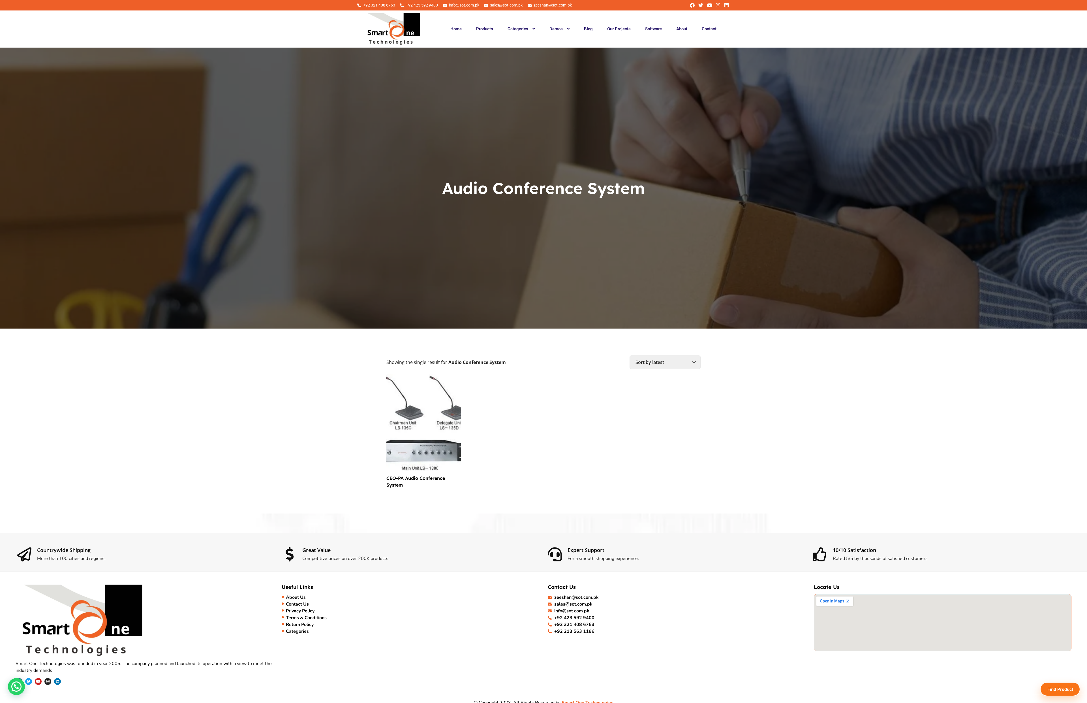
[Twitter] (701, 5)
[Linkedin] (726, 5)
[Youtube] (709, 5)
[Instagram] (718, 5)
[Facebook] (692, 5)
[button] (521, 29)
